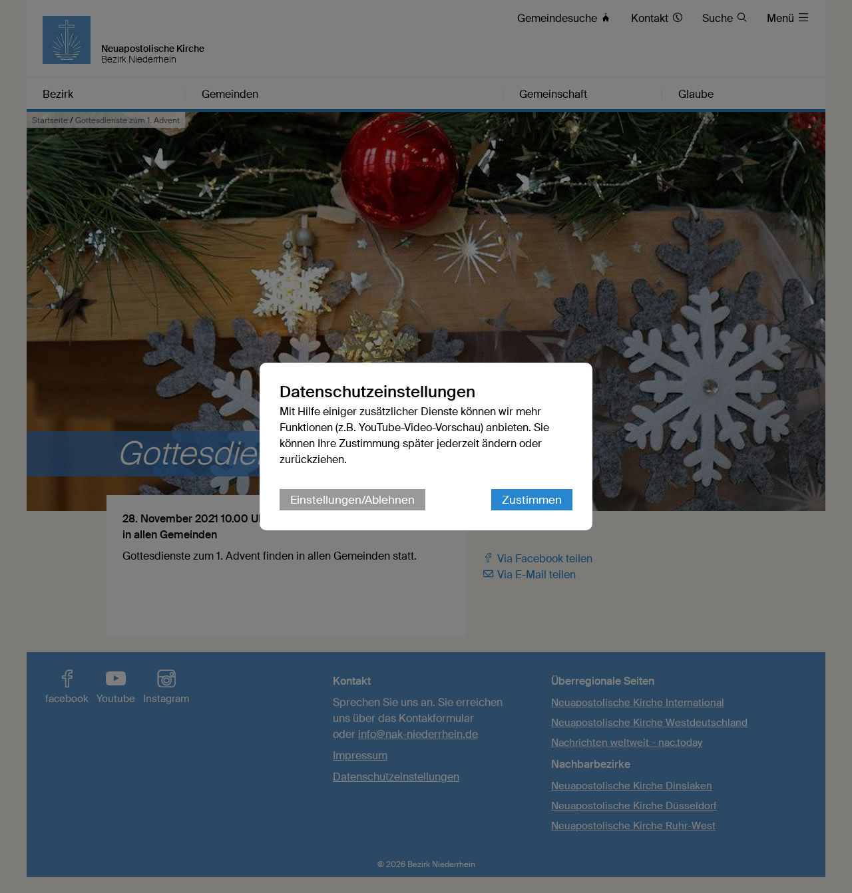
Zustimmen (532, 499)
